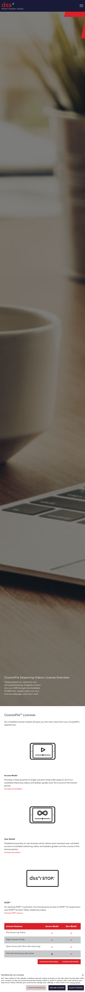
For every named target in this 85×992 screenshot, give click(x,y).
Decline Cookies (57, 987)
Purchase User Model (12, 852)
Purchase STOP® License (13, 913)
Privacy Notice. (75, 982)
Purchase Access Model (12, 789)
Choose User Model (70, 962)
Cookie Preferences (36, 987)
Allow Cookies (75, 987)
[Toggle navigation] (82, 6)
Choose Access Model (49, 962)
